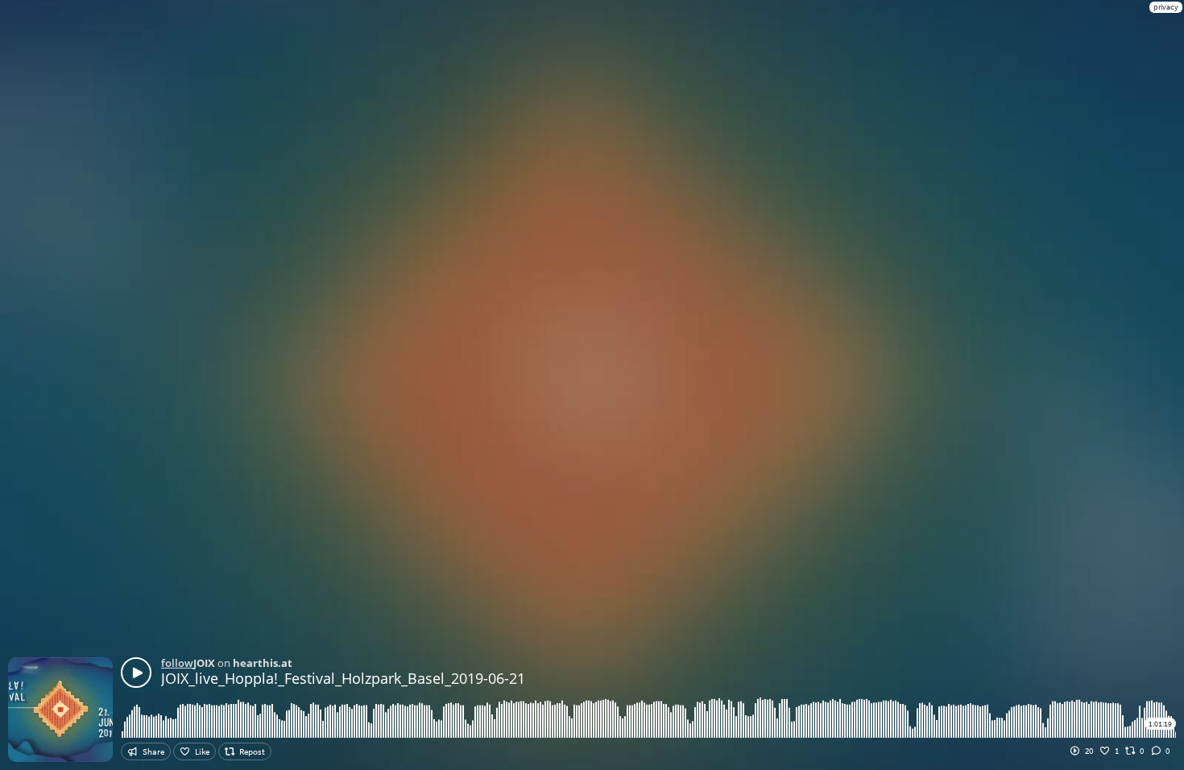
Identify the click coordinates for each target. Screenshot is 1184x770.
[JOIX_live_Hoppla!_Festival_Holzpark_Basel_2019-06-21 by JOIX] (136, 672)
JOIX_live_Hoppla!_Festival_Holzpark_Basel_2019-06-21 (343, 678)
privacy (1165, 7)
